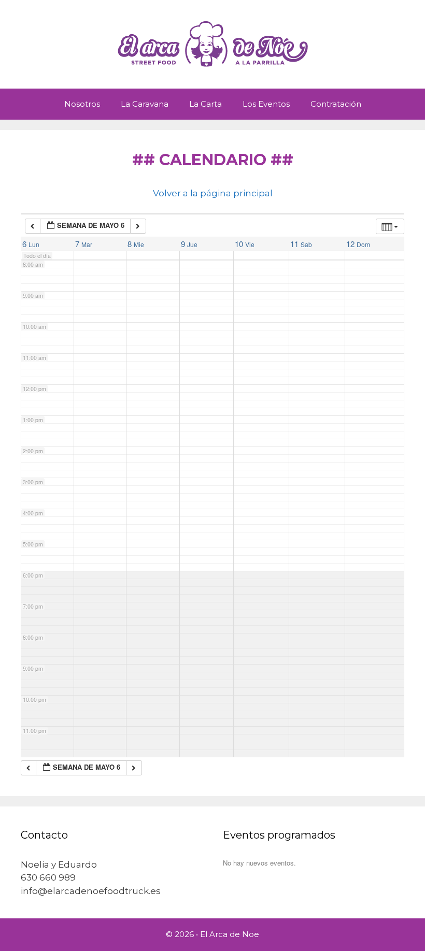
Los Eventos (266, 104)
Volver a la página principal (213, 193)
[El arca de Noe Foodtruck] (213, 43)
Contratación (335, 104)
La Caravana (144, 104)
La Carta (205, 104)
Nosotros (82, 104)
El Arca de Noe (229, 934)
